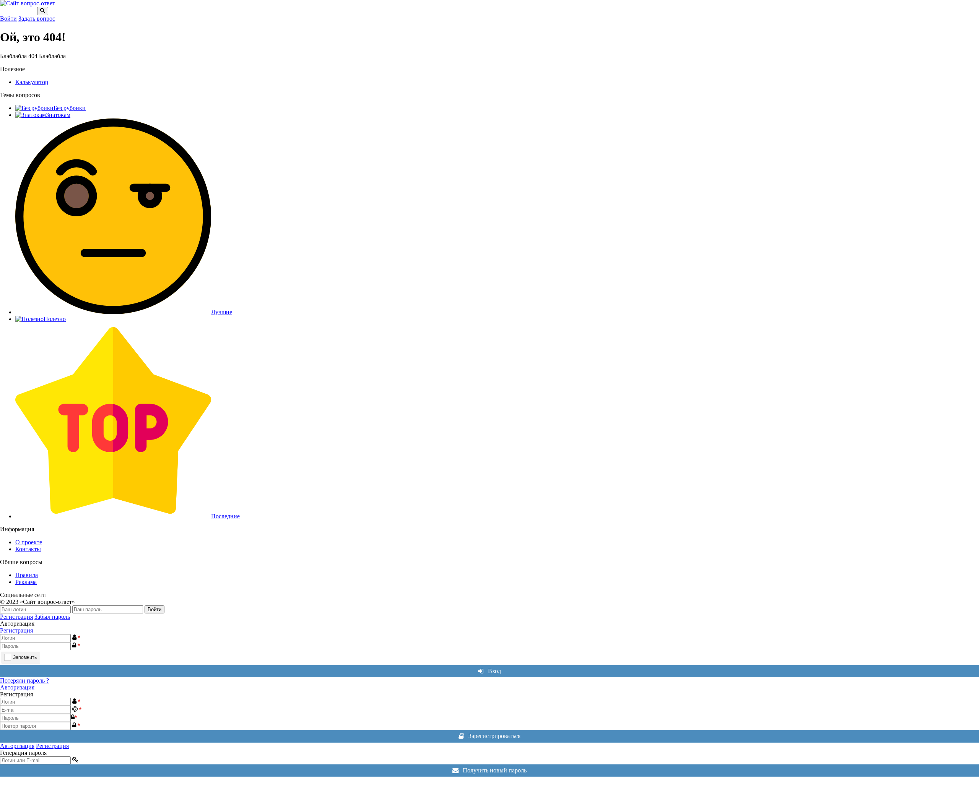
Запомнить (25, 657)
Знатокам (58, 115)
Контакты (28, 549)
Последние (225, 516)
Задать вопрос (36, 18)
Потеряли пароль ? (24, 680)
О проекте (28, 542)
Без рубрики (70, 108)
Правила (26, 575)
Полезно (55, 319)
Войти (8, 18)
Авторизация (17, 687)
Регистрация (16, 616)
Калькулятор (31, 82)
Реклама (26, 582)
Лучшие (221, 312)
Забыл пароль (52, 616)
